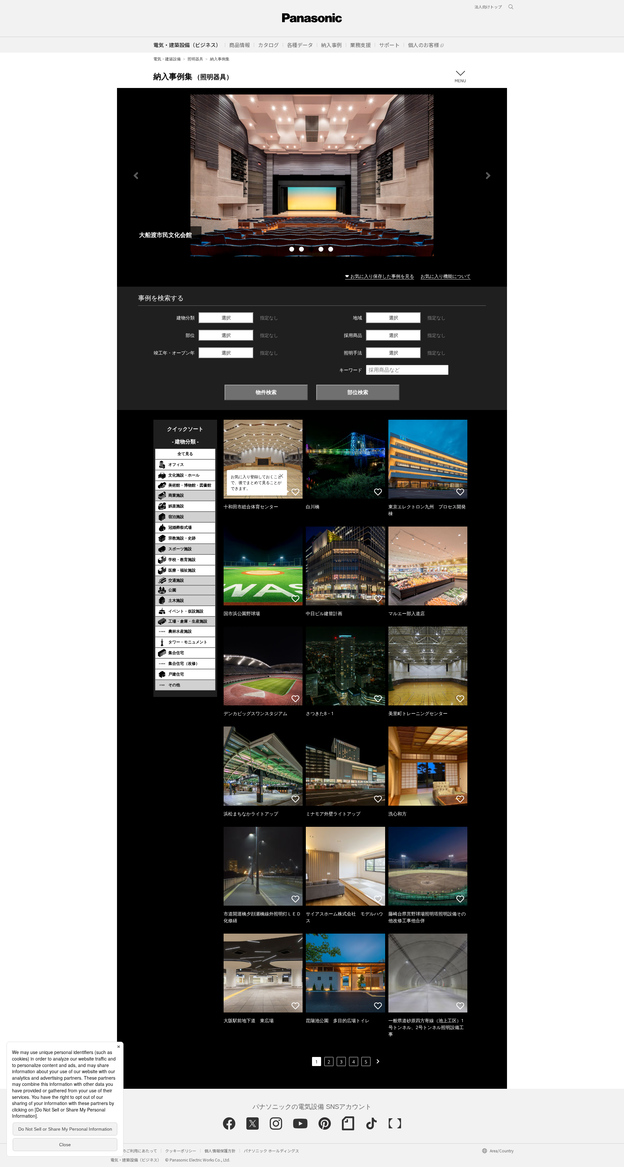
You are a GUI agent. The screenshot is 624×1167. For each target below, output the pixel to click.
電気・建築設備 (167, 59)
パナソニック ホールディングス (271, 1150)
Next (488, 175)
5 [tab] (331, 250)
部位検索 (357, 392)
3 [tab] (312, 250)
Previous (135, 175)
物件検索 (266, 392)
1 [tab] (292, 250)
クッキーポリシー (180, 1150)
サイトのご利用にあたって (133, 1150)
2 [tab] (302, 250)
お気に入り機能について (446, 276)
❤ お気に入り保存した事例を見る (379, 276)
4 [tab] (321, 250)
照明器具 (195, 59)
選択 (226, 318)
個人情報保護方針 (220, 1150)
